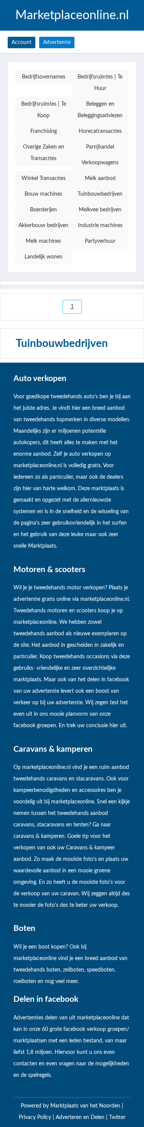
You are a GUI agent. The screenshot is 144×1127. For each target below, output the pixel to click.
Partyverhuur (100, 241)
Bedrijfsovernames (43, 77)
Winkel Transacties (44, 178)
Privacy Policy (36, 1117)
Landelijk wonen (44, 257)
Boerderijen (43, 210)
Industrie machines (100, 225)
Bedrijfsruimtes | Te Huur (100, 82)
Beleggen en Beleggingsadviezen (100, 109)
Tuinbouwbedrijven (100, 194)
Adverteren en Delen (80, 1117)
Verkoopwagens (100, 162)
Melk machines (43, 241)
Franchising (43, 131)
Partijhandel (100, 147)
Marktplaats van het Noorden (86, 1106)
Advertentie (57, 42)
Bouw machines (43, 194)
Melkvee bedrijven (100, 210)
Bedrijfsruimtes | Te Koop (43, 109)
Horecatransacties (100, 131)
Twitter (117, 1117)
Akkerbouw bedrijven (43, 225)
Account (21, 42)
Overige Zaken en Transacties (43, 152)
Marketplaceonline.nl (72, 15)
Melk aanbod (100, 178)
